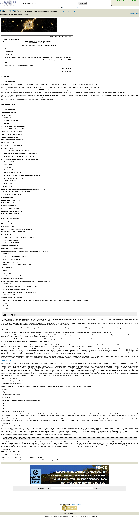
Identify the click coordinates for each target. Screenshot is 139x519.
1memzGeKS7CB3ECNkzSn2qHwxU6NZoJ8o (125, 2)
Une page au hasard (76, 7)
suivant (137, 13)
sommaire (132, 13)
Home (59, 7)
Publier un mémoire (66, 7)
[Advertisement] (69, 496)
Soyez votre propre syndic (76, 504)
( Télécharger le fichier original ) (69, 11)
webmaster (76, 514)
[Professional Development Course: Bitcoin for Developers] (29, 31)
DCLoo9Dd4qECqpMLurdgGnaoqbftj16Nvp (124, 4)
